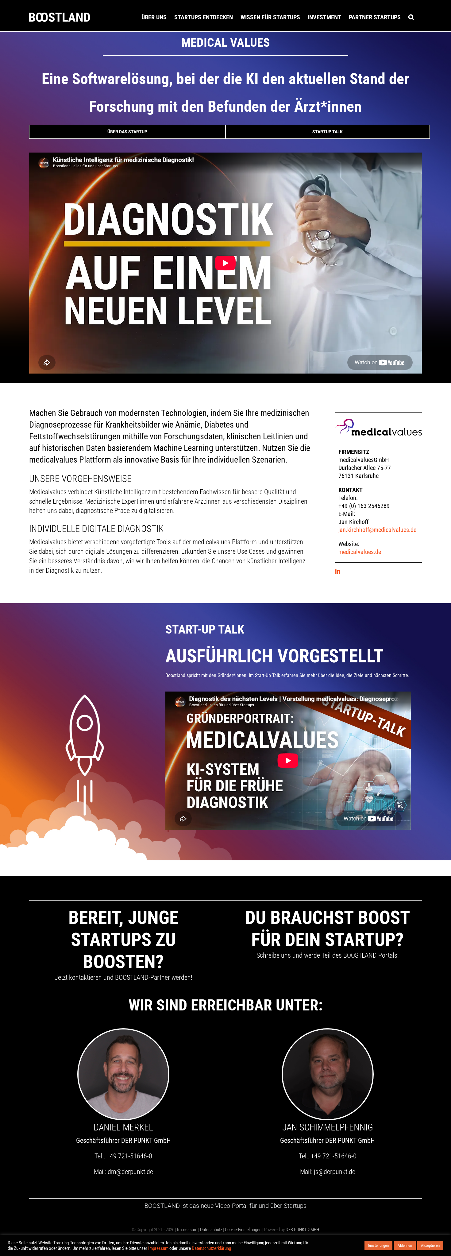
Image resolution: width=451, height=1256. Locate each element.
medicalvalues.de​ (359, 552)
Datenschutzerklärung (211, 1248)
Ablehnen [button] (405, 1245)
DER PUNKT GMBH (302, 1229)
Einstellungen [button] (378, 1245)
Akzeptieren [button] (430, 1245)
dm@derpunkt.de (130, 1172)
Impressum (187, 1229)
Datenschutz (211, 1229)
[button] (411, 17)
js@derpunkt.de (334, 1172)
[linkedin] (337, 571)
